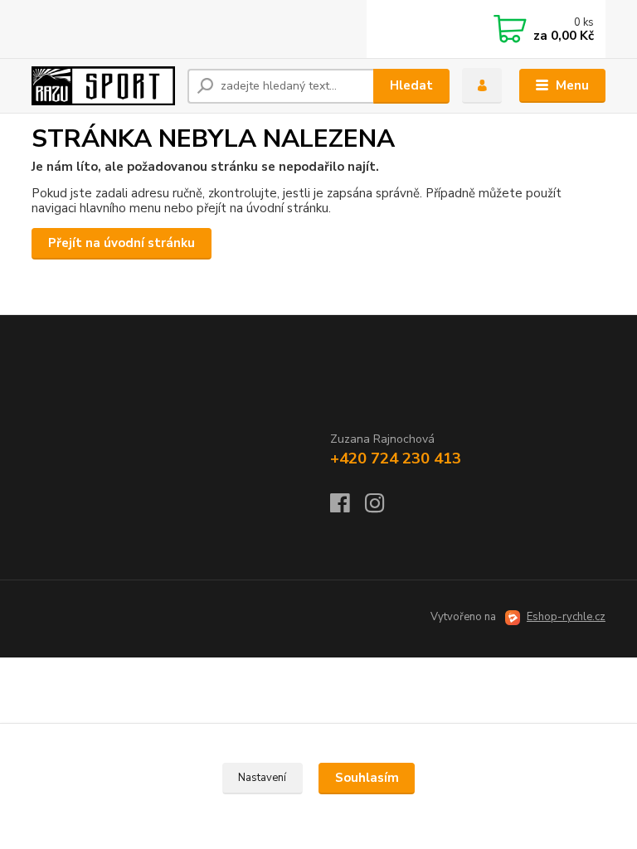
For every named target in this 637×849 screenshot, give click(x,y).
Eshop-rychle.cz (566, 616)
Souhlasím (367, 777)
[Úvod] (103, 85)
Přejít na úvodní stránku (121, 243)
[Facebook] (347, 508)
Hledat (411, 85)
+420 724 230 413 (395, 458)
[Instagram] (382, 508)
